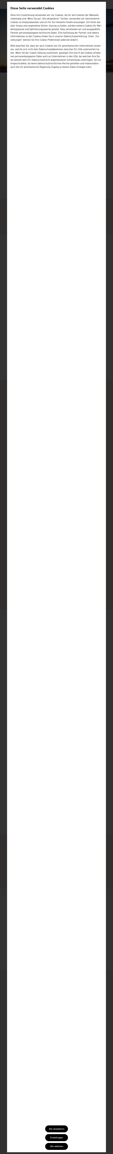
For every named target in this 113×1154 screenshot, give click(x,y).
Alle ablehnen (56, 1146)
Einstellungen (56, 1138)
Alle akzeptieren (56, 1129)
